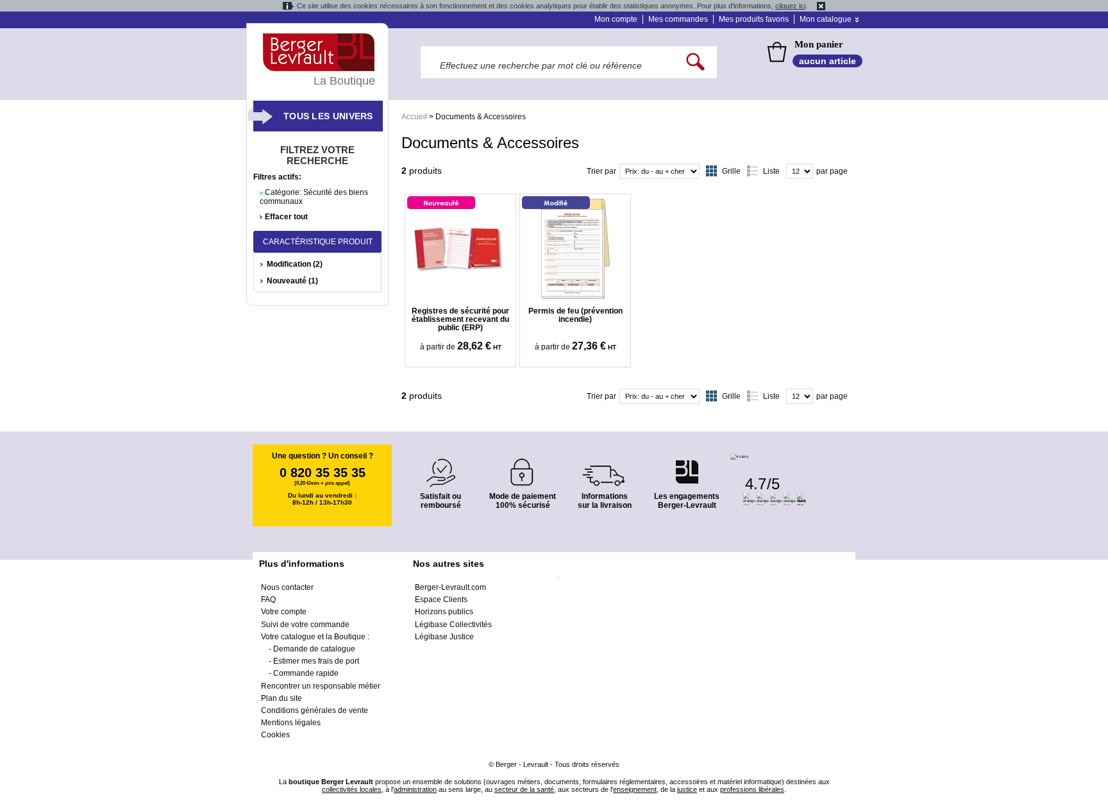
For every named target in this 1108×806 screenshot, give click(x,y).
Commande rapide (306, 673)
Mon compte (615, 19)
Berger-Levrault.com (450, 587)
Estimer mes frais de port (316, 661)
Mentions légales (291, 722)
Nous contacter (287, 587)
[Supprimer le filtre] (261, 193)
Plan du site (281, 698)
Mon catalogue (826, 19)
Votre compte (283, 611)
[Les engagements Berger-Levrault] (686, 465)
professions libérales (752, 789)
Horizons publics (444, 611)
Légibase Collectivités (453, 624)
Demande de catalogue (314, 648)
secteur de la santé (524, 789)
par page (832, 171)
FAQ (268, 599)
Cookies (275, 734)
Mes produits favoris (754, 19)
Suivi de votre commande (305, 624)
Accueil (414, 116)
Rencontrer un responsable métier (320, 686)
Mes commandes (678, 19)
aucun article (827, 61)
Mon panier (818, 44)
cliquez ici (790, 6)
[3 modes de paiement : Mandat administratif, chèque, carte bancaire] (522, 467)
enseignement (635, 789)
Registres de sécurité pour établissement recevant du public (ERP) (460, 319)
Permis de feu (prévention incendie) (575, 315)
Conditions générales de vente (314, 710)
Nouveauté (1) (292, 280)
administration (415, 789)
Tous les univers (328, 116)
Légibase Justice (444, 636)
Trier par (601, 171)
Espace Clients (441, 599)
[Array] (460, 248)
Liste (771, 171)
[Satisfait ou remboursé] (440, 465)
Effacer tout (286, 216)
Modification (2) (295, 264)
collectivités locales (352, 789)
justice (687, 789)
